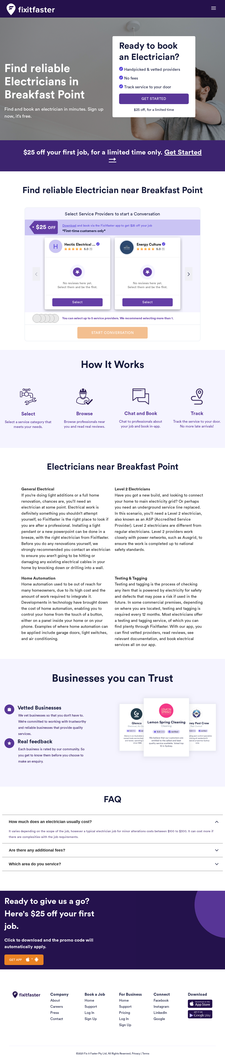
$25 (46, 227)
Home (89, 1000)
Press (54, 1013)
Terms (145, 1053)
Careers (56, 1006)
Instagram (161, 1006)
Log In (89, 1013)
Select (77, 302)
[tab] (112, 821)
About (55, 1000)
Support (91, 1006)
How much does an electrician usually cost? (50, 822)
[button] (154, 99)
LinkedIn (160, 1013)
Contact (56, 1019)
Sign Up (91, 1019)
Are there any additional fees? (37, 850)
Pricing (124, 1013)
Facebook (161, 1000)
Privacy (136, 1053)
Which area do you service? (35, 864)
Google (159, 1019)
